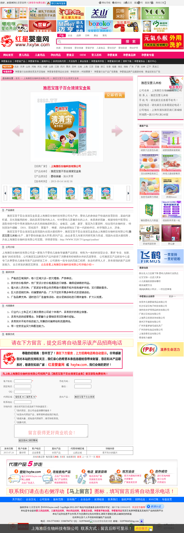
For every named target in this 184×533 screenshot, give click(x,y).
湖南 (126, 66)
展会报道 (84, 61)
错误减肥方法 (145, 285)
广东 (131, 66)
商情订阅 (160, 2)
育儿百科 (96, 55)
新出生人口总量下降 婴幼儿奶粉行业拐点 (158, 273)
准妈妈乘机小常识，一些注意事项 (155, 289)
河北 (39, 66)
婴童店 (70, 55)
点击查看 (36, 452)
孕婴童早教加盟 (101, 510)
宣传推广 (72, 499)
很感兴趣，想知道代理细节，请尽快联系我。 (38, 418)
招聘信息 (140, 499)
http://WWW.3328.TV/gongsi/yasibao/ (79, 239)
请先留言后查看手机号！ (164, 100)
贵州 (74, 66)
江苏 (91, 66)
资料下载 (127, 61)
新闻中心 (46, 61)
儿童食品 (100, 48)
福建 (114, 66)
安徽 (97, 66)
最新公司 (138, 2)
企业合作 (85, 499)
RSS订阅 (153, 499)
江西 (57, 66)
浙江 (103, 66)
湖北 (120, 66)
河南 (34, 66)
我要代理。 (22, 422)
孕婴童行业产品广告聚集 (106, 71)
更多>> (172, 296)
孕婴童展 (112, 55)
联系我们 (113, 499)
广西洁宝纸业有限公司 (150, 314)
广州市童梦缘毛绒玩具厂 (151, 325)
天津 (22, 66)
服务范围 (58, 499)
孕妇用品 (56, 55)
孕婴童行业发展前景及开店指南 (30, 71)
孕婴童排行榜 (113, 61)
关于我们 (17, 499)
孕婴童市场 (33, 61)
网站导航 (106, 2)
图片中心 (152, 61)
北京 (16, 66)
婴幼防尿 (122, 48)
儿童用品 (40, 55)
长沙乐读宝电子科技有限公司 (153, 306)
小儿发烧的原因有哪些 (150, 281)
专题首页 (167, 499)
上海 (85, 66)
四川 (62, 66)
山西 (51, 66)
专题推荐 (7, 71)
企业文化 (31, 499)
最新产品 (149, 2)
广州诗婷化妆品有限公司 (151, 329)
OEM (83, 55)
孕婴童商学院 (97, 61)
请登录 (32, 2)
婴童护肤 (90, 48)
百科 (87, 35)
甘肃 (108, 66)
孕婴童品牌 (129, 55)
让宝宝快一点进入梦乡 (150, 277)
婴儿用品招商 (42, 510)
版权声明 (126, 499)
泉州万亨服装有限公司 (150, 322)
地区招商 (7, 66)
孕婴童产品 (20, 61)
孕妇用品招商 (72, 510)
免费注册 (40, 2)
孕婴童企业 (6, 61)
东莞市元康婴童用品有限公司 (153, 302)
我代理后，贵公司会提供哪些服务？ (34, 410)
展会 (96, 35)
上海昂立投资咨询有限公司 (152, 318)
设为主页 (127, 2)
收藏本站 (117, 2)
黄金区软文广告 (152, 71)
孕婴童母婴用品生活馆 (58, 71)
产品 (61, 35)
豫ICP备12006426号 (121, 507)
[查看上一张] (18, 131)
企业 (70, 35)
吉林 (143, 66)
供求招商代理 (59, 61)
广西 (137, 66)
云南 (80, 66)
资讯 (104, 35)
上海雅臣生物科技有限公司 (36, 78)
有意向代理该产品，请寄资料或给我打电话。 (38, 414)
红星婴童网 (20, 2)
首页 (17, 78)
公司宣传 (45, 499)
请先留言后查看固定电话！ (167, 105)
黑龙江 (155, 66)
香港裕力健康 (145, 337)
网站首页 (8, 55)
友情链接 (99, 499)
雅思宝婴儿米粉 (151, 82)
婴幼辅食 (68, 48)
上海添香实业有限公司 (150, 333)
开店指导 (72, 61)
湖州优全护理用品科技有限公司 (154, 310)
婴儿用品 (24, 55)
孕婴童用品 (116, 510)
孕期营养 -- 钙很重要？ (81, 71)
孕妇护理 (133, 48)
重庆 (68, 66)
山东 (28, 66)
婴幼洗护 (111, 48)
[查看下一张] (117, 131)
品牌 (79, 35)
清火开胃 (68, 176)
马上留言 (79, 491)
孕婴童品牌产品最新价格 (131, 71)
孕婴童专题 (147, 55)
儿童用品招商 (57, 510)
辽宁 (149, 66)
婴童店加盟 (86, 510)
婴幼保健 (79, 48)
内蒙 (45, 66)
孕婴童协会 (139, 61)
